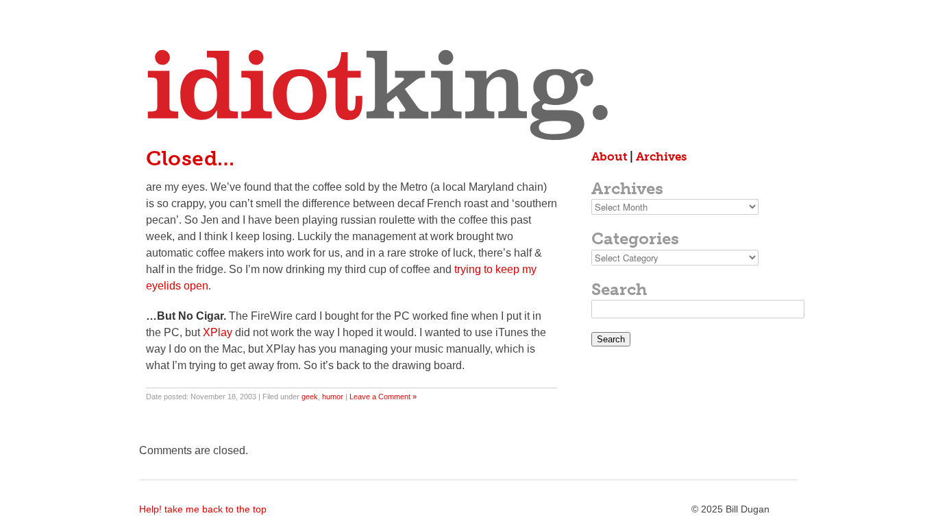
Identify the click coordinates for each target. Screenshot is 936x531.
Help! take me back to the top (203, 509)
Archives (661, 156)
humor (332, 396)
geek (309, 396)
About (609, 156)
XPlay (217, 332)
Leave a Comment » (383, 396)
